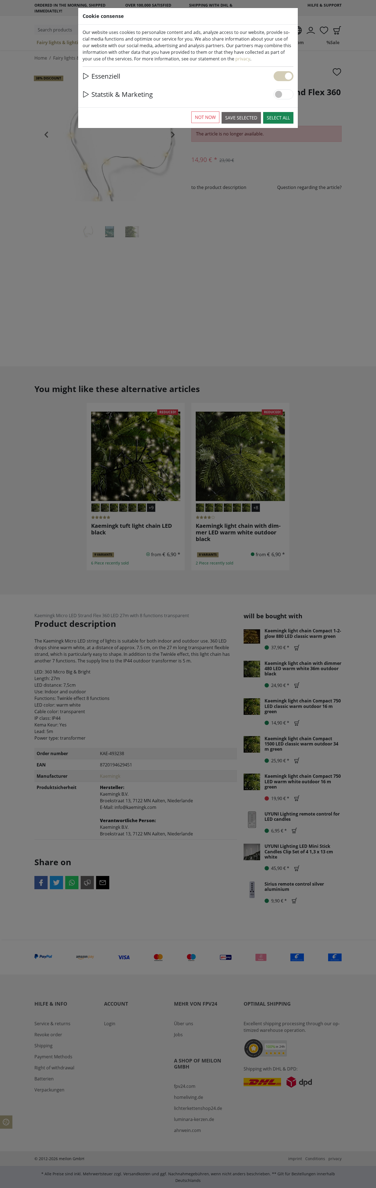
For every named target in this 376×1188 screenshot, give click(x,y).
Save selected (241, 118)
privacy (242, 59)
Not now (205, 117)
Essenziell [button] (105, 76)
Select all (278, 118)
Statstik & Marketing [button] (122, 94)
